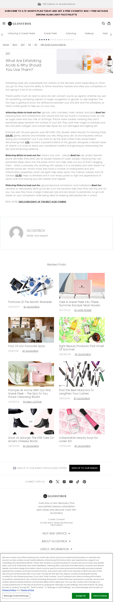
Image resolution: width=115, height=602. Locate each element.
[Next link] (111, 35)
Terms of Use (27, 590)
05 (35, 44)
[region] (56, 577)
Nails (105, 33)
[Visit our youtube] (71, 481)
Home (6, 44)
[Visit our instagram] (64, 481)
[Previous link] (2, 35)
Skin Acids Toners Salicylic (53, 44)
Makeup (89, 33)
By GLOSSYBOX (32, 306)
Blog (15, 44)
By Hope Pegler (82, 310)
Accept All (81, 595)
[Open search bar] (103, 23)
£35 (27, 142)
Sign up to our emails (85, 468)
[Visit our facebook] (50, 481)
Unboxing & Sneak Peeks (21, 33)
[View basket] (109, 23)
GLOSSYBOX (36, 230)
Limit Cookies (100, 595)
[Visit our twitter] (57, 481)
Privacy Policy (9, 590)
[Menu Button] (3, 23)
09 (29, 44)
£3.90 (18, 175)
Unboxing (71, 33)
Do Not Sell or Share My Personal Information (56, 524)
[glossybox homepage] (21, 23)
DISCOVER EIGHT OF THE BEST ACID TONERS (42, 201)
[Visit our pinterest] (84, 481)
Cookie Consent (56, 519)
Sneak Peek (50, 33)
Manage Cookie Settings (16, 595)
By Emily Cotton (32, 401)
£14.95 (9, 135)
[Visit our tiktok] (77, 481)
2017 (23, 44)
